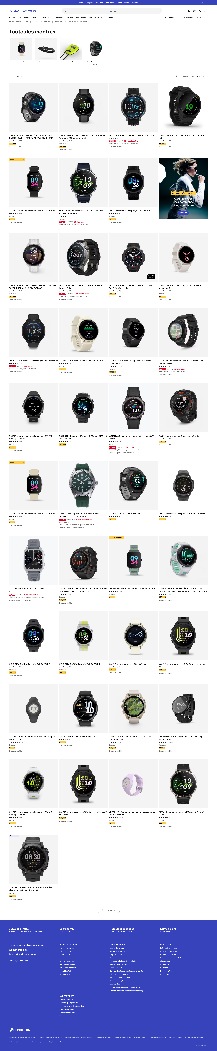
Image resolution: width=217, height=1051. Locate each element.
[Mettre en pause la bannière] (202, 3)
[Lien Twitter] (16, 960)
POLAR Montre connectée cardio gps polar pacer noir (33, 361)
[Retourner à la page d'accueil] (23, 11)
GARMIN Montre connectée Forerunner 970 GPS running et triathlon (31, 437)
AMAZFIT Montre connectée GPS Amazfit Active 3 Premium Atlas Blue (82, 212)
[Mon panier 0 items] (205, 11)
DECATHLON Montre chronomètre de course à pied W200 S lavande (132, 813)
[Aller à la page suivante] (117, 910)
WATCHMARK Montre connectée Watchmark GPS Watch (131, 437)
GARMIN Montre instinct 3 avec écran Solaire (179, 436)
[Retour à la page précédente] (100, 910)
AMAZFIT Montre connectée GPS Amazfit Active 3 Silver (182, 813)
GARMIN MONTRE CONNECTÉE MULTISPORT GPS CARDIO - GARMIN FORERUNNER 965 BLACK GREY (31, 136)
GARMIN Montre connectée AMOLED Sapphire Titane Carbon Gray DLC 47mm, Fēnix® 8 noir (83, 589)
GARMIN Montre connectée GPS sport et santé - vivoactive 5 (181, 286)
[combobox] (200, 76)
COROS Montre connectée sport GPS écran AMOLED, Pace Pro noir (83, 437)
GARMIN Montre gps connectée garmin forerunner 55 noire (183, 136)
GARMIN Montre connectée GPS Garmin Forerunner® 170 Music (83, 813)
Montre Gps (21, 62)
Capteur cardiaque (46, 62)
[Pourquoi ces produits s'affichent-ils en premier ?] (176, 76)
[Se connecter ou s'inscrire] (200, 11)
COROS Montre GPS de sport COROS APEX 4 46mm (182, 514)
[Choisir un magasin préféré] (189, 11)
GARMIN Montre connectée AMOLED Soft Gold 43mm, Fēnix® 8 (130, 737)
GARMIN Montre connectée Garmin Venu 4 (128, 664)
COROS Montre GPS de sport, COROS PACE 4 (129, 211)
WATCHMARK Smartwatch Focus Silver (27, 588)
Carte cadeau (201, 17)
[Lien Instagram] (26, 960)
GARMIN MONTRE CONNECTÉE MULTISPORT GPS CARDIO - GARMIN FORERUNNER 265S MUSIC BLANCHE (183, 589)
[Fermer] (206, 3)
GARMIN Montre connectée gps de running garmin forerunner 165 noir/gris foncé (82, 136)
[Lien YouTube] (21, 960)
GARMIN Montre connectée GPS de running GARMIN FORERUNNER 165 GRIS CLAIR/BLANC (33, 286)
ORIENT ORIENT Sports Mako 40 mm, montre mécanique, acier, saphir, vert (79, 515)
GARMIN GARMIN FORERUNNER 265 (124, 514)
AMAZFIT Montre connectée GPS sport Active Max (132, 135)
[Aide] (194, 11)
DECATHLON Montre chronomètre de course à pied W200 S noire (32, 737)
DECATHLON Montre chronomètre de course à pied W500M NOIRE (182, 737)
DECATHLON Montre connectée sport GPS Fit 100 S (32, 211)
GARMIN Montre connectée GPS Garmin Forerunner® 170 (183, 665)
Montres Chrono (71, 62)
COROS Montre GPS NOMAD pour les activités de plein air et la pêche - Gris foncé (31, 888)
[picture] (33, 107)
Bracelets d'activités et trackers (96, 63)
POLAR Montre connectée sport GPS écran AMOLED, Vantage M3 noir (183, 362)
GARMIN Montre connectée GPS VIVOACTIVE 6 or (81, 361)
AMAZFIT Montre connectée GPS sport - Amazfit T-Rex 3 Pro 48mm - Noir (132, 286)
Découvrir (183, 213)
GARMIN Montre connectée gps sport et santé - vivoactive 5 (131, 362)
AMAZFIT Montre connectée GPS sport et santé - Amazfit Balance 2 (81, 286)
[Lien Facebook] (11, 960)
